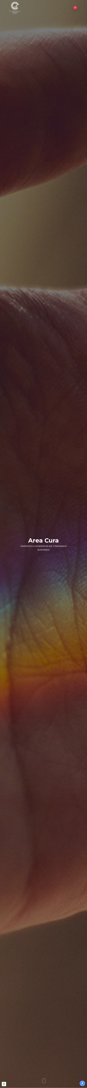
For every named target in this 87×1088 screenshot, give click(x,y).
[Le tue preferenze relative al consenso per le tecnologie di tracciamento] (4, 1084)
